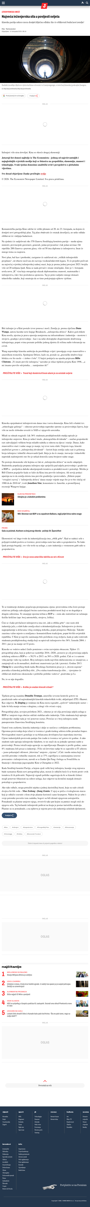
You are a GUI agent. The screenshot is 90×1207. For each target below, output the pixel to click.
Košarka (21, 1122)
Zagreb (4, 1124)
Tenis (20, 1124)
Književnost (70, 1122)
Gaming (37, 1133)
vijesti (5, 1112)
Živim (4, 1178)
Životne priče (38, 1130)
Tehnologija (38, 1117)
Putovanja (38, 1127)
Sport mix (21, 1130)
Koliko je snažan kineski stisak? (38, 687)
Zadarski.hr (5, 1181)
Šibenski (5, 1183)
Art (68, 1117)
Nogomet (21, 1119)
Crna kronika (6, 1122)
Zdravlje (37, 1122)
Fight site (21, 1127)
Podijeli (32, 96)
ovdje (43, 173)
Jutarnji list (5, 1149)
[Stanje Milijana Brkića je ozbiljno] (82, 974)
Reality (85, 1127)
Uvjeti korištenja (23, 1151)
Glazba (69, 1124)
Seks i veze (38, 1124)
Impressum (22, 1149)
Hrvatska (5, 1117)
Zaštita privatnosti (24, 1154)
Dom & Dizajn (6, 1165)
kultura (70, 1112)
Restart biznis (55, 1117)
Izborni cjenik (23, 1157)
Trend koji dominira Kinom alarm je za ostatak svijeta (47, 373)
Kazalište (69, 1127)
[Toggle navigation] (3, 3)
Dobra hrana (6, 1167)
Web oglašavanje (24, 1160)
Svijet (4, 1119)
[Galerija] (45, 59)
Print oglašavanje (24, 1162)
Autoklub (5, 1162)
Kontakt (21, 1165)
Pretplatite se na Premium (73, 1185)
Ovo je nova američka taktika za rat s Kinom (43, 557)
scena (86, 1112)
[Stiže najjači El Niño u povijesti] (82, 994)
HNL (20, 1117)
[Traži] (87, 3)
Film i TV (69, 1119)
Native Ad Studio (7, 1189)
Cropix (4, 1186)
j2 (35, 1112)
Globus (4, 1160)
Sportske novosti (7, 1157)
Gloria (4, 1170)
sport (21, 1112)
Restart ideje (54, 1119)
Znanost (37, 1119)
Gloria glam (5, 1173)
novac (54, 1112)
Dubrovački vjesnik (8, 1175)
